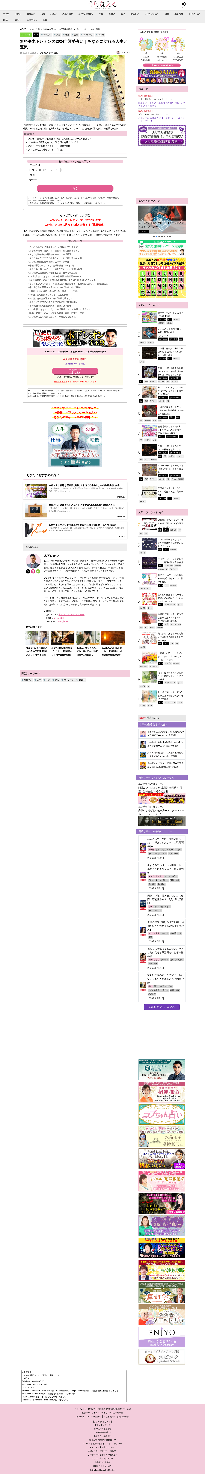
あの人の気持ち (85, 14)
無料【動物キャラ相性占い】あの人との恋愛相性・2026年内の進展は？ (170, 429)
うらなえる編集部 (151, 459)
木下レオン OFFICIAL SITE (71, 614)
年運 (67, 35)
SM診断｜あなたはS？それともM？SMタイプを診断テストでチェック (171, 523)
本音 (168, 381)
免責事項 (86, 1413)
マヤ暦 (142, 362)
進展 (154, 420)
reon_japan (63, 621)
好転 (76, 35)
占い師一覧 (118, 1413)
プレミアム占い (152, 14)
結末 (176, 854)
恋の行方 (161, 884)
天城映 (151, 850)
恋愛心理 (173, 530)
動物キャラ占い (145, 588)
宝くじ (150, 608)
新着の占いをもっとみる (162, 1007)
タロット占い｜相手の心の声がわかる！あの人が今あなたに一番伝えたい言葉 (170, 371)
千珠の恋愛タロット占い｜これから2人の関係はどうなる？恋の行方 (171, 410)
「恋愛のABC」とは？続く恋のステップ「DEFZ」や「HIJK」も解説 (170, 656)
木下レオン (88, 35)
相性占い (134, 14)
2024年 (101, 35)
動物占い (170, 323)
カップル (168, 663)
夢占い (6, 20)
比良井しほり (153, 960)
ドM (145, 533)
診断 (45, 20)
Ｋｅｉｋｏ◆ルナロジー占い (102, 1447)
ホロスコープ (162, 569)
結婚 (43, 14)
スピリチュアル (170, 604)
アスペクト (173, 569)
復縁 (123, 14)
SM (180, 530)
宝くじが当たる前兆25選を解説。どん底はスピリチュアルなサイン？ (170, 598)
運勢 (167, 14)
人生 (58, 35)
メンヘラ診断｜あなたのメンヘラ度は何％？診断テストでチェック (170, 542)
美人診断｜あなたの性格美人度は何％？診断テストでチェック (170, 637)
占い (36, 35)
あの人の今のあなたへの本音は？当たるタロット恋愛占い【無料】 (170, 390)
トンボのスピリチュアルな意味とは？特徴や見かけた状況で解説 (170, 695)
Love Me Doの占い (103, 1432)
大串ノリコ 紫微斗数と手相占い (102, 1451)
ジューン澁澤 (153, 933)
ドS (141, 533)
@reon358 (59, 618)
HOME (6, 14)
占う (75, 188)
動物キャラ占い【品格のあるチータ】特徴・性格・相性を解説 (170, 578)
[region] (162, 222)
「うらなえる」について (85, 1409)
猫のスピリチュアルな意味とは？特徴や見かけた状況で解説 (170, 676)
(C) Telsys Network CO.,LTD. (102, 1470)
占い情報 (178, 565)
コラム (18, 14)
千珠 (159, 420)
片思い (53, 14)
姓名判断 (179, 14)
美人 (171, 643)
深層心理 (173, 549)
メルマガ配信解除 (94, 1417)
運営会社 (80, 1417)
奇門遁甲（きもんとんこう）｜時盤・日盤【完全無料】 (170, 491)
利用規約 (71, 203)
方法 (166, 624)
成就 (141, 627)
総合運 (173, 933)
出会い (112, 14)
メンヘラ (143, 553)
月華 (150, 907)
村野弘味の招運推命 (102, 1429)
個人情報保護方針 (49, 203)
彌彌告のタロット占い (102, 1466)
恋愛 (146, 381)
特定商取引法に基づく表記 (119, 1409)
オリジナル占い (171, 876)
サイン (180, 604)
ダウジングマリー (155, 876)
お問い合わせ (123, 1417)
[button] (162, 220)
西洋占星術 (169, 565)
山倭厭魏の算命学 (102, 1462)
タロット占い (195, 14)
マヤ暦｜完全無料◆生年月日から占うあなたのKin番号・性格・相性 (170, 351)
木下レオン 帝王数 (103, 1425)
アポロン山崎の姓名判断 (102, 1458)
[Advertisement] (162, 172)
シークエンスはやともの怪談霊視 (102, 1455)
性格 (177, 643)
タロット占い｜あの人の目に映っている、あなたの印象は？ (170, 468)
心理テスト (32, 20)
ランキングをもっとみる (162, 65)
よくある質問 (109, 1417)
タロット (151, 342)
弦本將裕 (161, 323)
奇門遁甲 (143, 501)
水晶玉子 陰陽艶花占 (102, 1436)
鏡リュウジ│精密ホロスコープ (102, 1440)
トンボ (150, 705)
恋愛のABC (143, 666)
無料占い (31, 14)
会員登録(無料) (60, 381)
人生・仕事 (67, 14)
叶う (146, 627)
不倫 (101, 14)
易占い (18, 20)
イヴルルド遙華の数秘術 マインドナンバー (102, 1444)
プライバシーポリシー (101, 1413)
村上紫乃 (175, 381)
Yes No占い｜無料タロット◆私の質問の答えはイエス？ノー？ (161, 225)
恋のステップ (153, 666)
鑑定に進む (75, 371)
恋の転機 (152, 884)
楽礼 (150, 986)
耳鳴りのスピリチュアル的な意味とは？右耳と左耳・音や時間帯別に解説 (170, 617)
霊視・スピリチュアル (165, 850)
